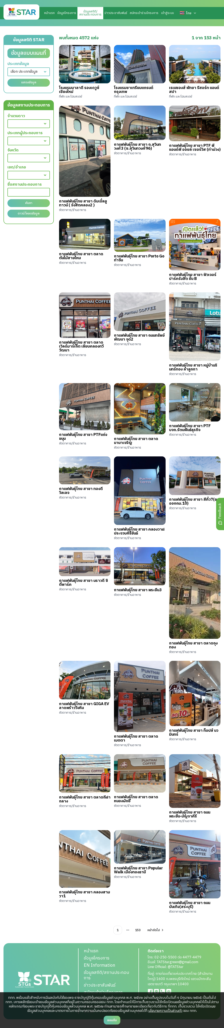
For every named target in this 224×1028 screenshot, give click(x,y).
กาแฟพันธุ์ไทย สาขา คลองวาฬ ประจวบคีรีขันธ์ (139, 531)
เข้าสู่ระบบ (167, 12)
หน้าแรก (49, 12)
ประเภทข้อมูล (18, 64)
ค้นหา (28, 203)
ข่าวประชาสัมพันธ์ (116, 12)
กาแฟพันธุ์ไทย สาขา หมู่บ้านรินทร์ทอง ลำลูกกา (193, 367)
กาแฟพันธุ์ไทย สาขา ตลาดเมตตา (136, 738)
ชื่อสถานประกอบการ (24, 184)
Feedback (220, 511)
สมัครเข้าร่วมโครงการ (144, 12)
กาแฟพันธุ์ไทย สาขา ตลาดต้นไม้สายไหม (81, 256)
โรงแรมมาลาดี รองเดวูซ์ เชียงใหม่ (79, 90)
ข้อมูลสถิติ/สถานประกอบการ (106, 975)
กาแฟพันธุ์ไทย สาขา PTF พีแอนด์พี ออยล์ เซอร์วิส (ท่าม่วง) (194, 147)
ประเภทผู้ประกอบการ (25, 133)
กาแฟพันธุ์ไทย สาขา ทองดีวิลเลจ (81, 491)
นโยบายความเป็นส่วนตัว (165, 1011)
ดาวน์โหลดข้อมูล (29, 213)
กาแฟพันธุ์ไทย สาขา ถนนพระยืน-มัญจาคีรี (189, 814)
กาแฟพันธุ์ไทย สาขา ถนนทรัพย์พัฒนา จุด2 (139, 337)
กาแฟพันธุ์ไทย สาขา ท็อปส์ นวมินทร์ (193, 732)
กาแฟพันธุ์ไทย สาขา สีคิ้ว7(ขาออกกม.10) (194, 501)
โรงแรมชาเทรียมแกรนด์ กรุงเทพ (133, 90)
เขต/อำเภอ (16, 167)
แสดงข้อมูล (28, 82)
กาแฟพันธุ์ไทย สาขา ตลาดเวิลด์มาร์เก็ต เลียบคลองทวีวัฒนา (81, 346)
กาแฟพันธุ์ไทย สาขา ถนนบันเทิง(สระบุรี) (189, 905)
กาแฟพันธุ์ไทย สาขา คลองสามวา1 (84, 894)
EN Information (99, 965)
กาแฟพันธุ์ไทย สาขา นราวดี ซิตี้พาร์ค (83, 582)
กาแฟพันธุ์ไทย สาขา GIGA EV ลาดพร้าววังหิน (84, 706)
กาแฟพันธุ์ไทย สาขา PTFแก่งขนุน (83, 437)
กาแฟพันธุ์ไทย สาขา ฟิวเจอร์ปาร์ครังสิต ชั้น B (192, 277)
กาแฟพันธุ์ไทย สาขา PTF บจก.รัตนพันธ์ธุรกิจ (190, 428)
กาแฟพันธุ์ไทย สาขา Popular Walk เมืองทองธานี (138, 870)
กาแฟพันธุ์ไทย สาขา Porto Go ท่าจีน (139, 258)
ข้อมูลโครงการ (66, 12)
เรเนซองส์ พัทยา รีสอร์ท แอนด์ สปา (194, 90)
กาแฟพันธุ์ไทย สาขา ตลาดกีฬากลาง (84, 799)
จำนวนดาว (16, 116)
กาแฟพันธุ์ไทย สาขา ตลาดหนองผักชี (136, 799)
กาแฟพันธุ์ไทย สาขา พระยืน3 (138, 590)
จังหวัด (13, 150)
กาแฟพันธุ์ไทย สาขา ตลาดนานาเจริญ (136, 441)
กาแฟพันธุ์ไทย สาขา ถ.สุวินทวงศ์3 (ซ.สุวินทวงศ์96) (137, 146)
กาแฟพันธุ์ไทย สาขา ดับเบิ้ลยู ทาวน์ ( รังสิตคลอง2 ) (83, 203)
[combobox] (28, 71)
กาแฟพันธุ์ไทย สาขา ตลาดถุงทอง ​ (193, 645)
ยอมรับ (112, 1020)
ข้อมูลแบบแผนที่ (28, 53)
